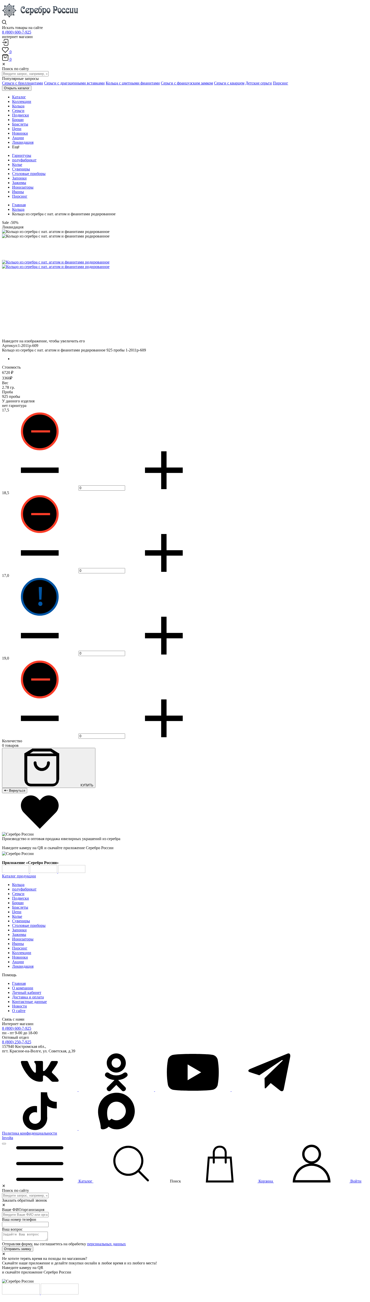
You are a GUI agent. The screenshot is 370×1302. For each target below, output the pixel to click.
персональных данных (106, 1244)
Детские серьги (258, 83)
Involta (7, 1138)
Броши (18, 903)
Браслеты (20, 907)
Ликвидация (22, 966)
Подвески (20, 898)
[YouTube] (193, 1090)
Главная (19, 205)
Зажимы (19, 183)
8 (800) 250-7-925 (16, 1042)
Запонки (19, 178)
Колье (17, 164)
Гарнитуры (21, 155)
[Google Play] (16, 871)
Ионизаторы (22, 187)
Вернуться (16, 790)
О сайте (18, 1011)
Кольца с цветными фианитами (133, 83)
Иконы (18, 192)
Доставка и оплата (28, 997)
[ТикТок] (40, 1129)
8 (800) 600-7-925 (16, 32)
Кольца (18, 209)
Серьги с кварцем (229, 83)
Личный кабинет (26, 992)
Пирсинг (280, 83)
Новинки (20, 957)
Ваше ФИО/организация (23, 1209)
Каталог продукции (19, 876)
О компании (22, 988)
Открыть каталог (16, 88)
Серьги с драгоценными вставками (74, 83)
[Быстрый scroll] (4, 1143)
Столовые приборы (29, 173)
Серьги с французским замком (187, 83)
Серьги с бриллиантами (22, 83)
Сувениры (21, 169)
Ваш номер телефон (19, 1219)
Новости (19, 1006)
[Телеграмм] (269, 1090)
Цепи (16, 912)
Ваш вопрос (12, 1229)
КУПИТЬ (86, 785)
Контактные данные (29, 1001)
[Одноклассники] (117, 1090)
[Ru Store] (71, 871)
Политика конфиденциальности (29, 1133)
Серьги (18, 894)
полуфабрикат (24, 160)
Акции (18, 962)
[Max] (116, 1129)
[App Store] (44, 871)
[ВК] (40, 1090)
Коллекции (21, 953)
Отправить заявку (17, 1249)
